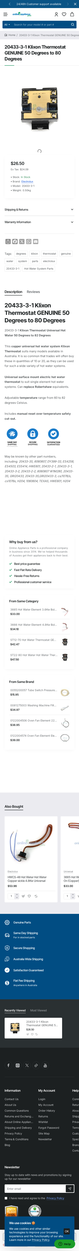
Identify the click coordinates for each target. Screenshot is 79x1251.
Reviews (33, 292)
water (9, 261)
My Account (46, 1090)
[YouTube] (45, 1065)
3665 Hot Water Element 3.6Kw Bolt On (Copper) (34, 609)
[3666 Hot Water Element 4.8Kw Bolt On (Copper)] (65, 627)
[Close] (75, 4)
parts (35, 261)
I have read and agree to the (36, 1198)
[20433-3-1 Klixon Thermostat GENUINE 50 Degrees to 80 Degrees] (15, 1028)
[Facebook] (8, 1065)
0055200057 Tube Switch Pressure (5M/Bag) (34, 690)
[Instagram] (17, 1065)
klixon (34, 253)
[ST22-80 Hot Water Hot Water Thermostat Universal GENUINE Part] (65, 657)
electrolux (49, 261)
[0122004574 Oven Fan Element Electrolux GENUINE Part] (65, 738)
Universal (68, 871)
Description (13, 292)
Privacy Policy (40, 1239)
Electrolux (27, 181)
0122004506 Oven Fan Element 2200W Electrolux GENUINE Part (34, 720)
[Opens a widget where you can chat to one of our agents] (64, 1244)
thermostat (49, 253)
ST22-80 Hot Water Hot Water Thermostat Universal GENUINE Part (34, 655)
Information (13, 1090)
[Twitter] (27, 1065)
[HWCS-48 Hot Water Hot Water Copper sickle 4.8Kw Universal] (31, 843)
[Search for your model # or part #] (73, 24)
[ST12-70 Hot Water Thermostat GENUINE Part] (65, 642)
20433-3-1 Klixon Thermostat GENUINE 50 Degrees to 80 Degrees (41, 1023)
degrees (21, 253)
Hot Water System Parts (38, 268)
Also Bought (14, 806)
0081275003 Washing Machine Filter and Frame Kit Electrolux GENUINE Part (34, 705)
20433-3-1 (12, 268)
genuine (66, 253)
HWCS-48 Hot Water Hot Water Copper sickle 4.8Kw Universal (27, 879)
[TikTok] (36, 1065)
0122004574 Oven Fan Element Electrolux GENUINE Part (34, 735)
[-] (17, 897)
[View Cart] (72, 14)
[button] (10, 4)
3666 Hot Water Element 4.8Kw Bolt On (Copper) (34, 624)
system (22, 261)
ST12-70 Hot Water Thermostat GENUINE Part (34, 639)
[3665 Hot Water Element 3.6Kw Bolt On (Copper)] (65, 612)
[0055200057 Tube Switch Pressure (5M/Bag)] (65, 692)
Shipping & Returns (16, 209)
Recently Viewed (15, 1010)
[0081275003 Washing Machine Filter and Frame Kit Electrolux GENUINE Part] (65, 707)
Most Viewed (38, 1010)
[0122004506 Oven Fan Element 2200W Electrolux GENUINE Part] (65, 723)
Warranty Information (18, 222)
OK (67, 1231)
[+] (17, 894)
